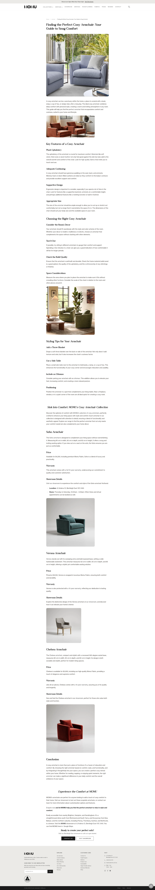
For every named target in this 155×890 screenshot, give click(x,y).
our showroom (91, 602)
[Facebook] (107, 870)
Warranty (129, 888)
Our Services (60, 855)
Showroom (68, 6)
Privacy (119, 888)
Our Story (59, 863)
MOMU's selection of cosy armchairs (86, 413)
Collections (47, 7)
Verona (48, 559)
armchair (60, 205)
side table (59, 365)
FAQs (82, 869)
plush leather (65, 157)
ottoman (77, 378)
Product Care (84, 861)
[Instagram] (105, 870)
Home (47, 19)
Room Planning (87, 6)
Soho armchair (54, 438)
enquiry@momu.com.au (111, 862)
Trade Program (84, 857)
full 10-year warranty (73, 470)
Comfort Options (61, 857)
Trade (104, 6)
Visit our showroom (53, 483)
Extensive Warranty (85, 867)
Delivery (83, 859)
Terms (123, 888)
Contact (118, 6)
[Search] (129, 6)
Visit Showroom (85, 838)
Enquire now (50, 808)
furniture (60, 280)
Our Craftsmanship (61, 865)
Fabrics (97, 6)
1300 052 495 (109, 860)
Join (50, 871)
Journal (53, 19)
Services (77, 6)
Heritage (58, 7)
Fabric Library (60, 859)
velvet (48, 157)
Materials (94, 154)
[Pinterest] (110, 870)
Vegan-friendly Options (86, 865)
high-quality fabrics (88, 160)
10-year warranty (75, 588)
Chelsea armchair (55, 655)
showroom (79, 698)
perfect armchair (75, 109)
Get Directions (89, 2)
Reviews (110, 6)
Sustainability (84, 863)
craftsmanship (90, 264)
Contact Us (68, 838)
